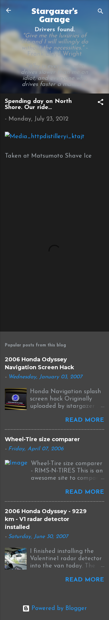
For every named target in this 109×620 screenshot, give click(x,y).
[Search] (100, 12)
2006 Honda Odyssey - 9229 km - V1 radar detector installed (46, 519)
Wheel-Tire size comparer (42, 439)
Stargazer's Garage (54, 15)
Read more (84, 420)
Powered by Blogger (58, 608)
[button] (100, 103)
